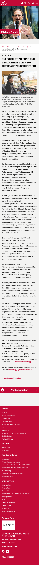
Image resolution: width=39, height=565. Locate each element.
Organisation (6, 485)
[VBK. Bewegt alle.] (4, 3)
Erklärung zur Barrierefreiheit (12, 474)
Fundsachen (6, 419)
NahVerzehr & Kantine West (11, 424)
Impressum (5, 459)
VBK (3, 47)
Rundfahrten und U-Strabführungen (14, 433)
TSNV (3, 427)
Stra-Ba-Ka (5, 508)
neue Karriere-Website (20, 362)
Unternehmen (11, 47)
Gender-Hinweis (7, 476)
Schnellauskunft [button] (21, 3)
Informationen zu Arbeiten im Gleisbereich (16, 494)
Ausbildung (5, 450)
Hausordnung (6, 471)
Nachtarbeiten (7, 436)
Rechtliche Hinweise (11, 455)
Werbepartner (7, 497)
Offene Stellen (6, 448)
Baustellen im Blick (8, 416)
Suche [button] (33, 3)
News (3, 500)
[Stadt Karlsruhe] (11, 525)
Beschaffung (6, 488)
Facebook (3, 551)
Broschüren (6, 430)
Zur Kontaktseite (9, 547)
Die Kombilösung (7, 439)
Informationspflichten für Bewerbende (15, 468)
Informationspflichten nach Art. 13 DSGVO (16, 465)
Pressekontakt (6, 505)
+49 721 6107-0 (8, 542)
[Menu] (37, 3)
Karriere (5, 443)
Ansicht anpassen (25, 3)
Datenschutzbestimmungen (11, 462)
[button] (19, 390)
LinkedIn (7, 551)
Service (5, 409)
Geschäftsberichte (8, 491)
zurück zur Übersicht (12, 378)
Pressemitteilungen (23, 47)
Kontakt (29, 3)
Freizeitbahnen (7, 422)
